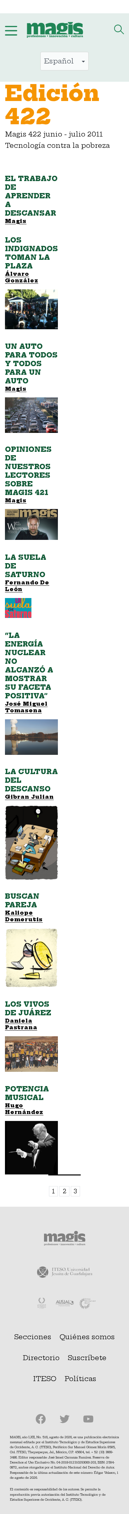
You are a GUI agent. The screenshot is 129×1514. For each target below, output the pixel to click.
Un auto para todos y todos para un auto (31, 363)
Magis (15, 388)
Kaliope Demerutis (24, 916)
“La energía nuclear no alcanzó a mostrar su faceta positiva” (29, 665)
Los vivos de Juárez (28, 1008)
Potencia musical (27, 1093)
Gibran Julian (29, 796)
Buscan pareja (22, 900)
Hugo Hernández (24, 1109)
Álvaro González (21, 277)
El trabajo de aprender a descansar (31, 195)
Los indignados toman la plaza (31, 253)
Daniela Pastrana (21, 1024)
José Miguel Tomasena (26, 707)
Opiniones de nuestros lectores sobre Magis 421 (28, 471)
